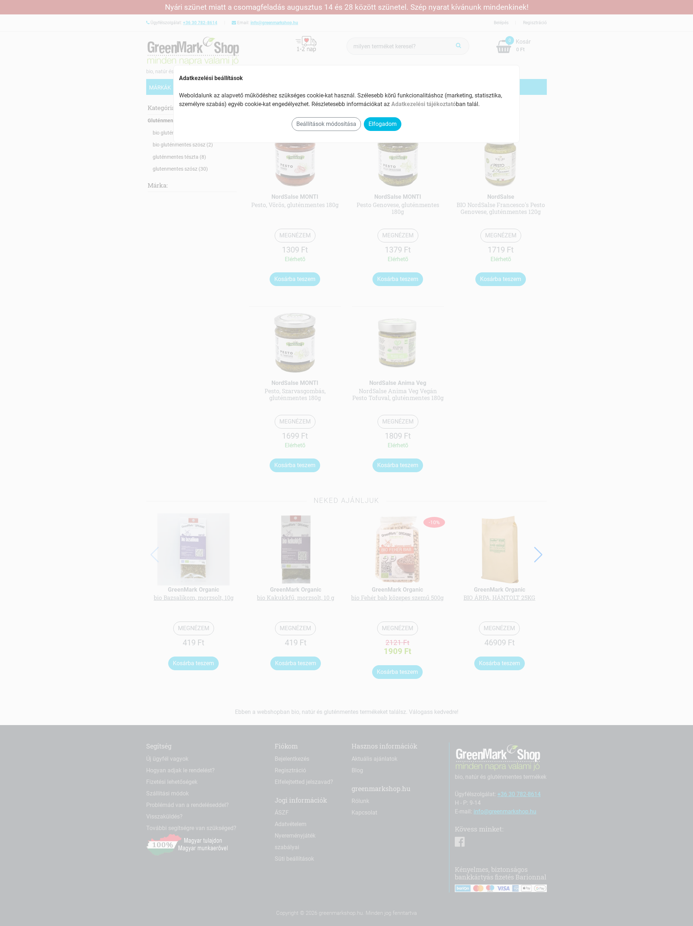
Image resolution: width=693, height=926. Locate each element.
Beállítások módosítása (326, 123)
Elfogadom (383, 123)
